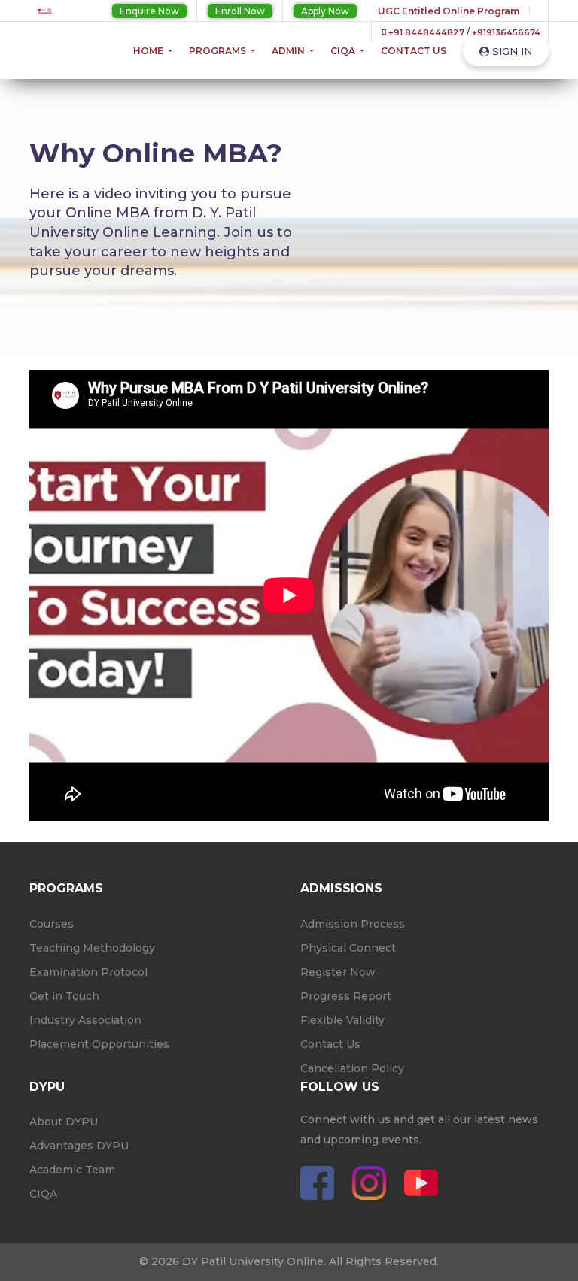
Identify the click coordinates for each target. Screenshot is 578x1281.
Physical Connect (348, 948)
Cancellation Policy (352, 1068)
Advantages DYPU (79, 1145)
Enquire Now (149, 11)
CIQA (343, 50)
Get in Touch (64, 996)
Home (149, 50)
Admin (289, 50)
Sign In (510, 51)
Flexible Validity (342, 1020)
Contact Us (413, 50)
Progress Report (345, 996)
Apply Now (325, 11)
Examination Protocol (88, 972)
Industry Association (85, 1020)
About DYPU (63, 1121)
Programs (218, 50)
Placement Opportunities (99, 1044)
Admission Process (352, 924)
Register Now (338, 972)
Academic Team (72, 1170)
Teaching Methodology (92, 948)
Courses (51, 924)
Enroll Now (240, 11)
